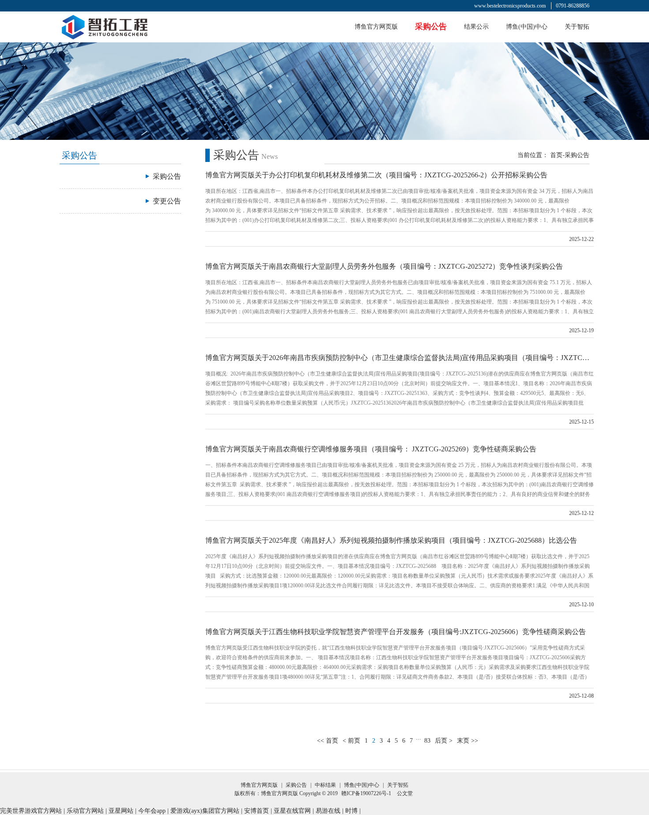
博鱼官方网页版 (376, 26)
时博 (351, 810)
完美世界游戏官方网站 (31, 810)
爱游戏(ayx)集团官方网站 (204, 810)
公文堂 (405, 793)
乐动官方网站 (85, 810)
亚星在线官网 (292, 810)
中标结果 (325, 785)
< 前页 (351, 740)
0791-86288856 (572, 6)
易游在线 (328, 810)
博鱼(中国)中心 (526, 26)
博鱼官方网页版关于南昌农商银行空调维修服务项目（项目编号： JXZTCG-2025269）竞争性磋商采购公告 (370, 449)
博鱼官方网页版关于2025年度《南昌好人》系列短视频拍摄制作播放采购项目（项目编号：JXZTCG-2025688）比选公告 (391, 540)
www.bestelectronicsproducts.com (510, 6)
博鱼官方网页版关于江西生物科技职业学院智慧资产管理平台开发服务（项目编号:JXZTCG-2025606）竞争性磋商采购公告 (395, 631)
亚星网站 (121, 810)
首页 (556, 155)
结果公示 (476, 26)
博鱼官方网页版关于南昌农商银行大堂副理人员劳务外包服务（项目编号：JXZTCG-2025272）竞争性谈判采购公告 (384, 266)
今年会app (152, 810)
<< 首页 (327, 740)
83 (427, 740)
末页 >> (467, 740)
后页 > (444, 740)
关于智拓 (577, 26)
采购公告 (431, 26)
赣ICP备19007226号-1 (366, 793)
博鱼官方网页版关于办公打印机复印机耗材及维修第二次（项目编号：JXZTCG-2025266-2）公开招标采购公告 (376, 175)
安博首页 (256, 810)
